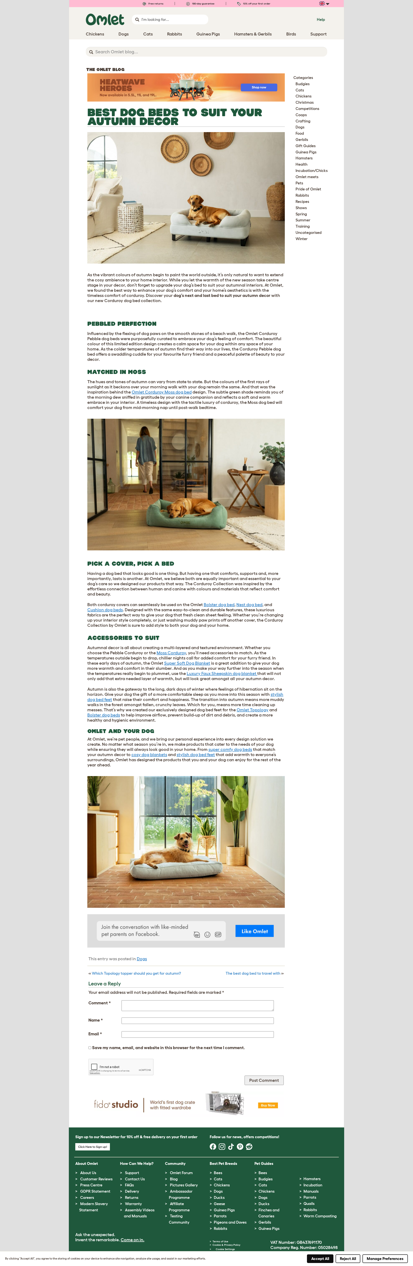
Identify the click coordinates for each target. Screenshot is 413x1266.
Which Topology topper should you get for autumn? (136, 973)
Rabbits (302, 195)
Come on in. (132, 1239)
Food (300, 133)
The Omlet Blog (105, 69)
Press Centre (91, 1185)
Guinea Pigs (306, 152)
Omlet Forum (181, 1173)
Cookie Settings (225, 1249)
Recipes (302, 201)
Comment (99, 1002)
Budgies (303, 84)
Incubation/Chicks (312, 170)
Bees (218, 1173)
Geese (219, 1204)
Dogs (142, 958)
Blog (174, 1179)
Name (95, 1020)
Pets (299, 183)
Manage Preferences (385, 1259)
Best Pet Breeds (223, 1163)
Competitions (307, 109)
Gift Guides (306, 146)
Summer (303, 220)
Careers (87, 1197)
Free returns (155, 3)
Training (303, 226)
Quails (309, 1203)
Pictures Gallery (184, 1185)
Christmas (305, 102)
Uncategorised (309, 232)
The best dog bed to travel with (253, 973)
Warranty (133, 1204)
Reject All (348, 1259)
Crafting (303, 121)
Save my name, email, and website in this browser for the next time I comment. (168, 1047)
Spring (301, 214)
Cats (300, 90)
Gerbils (302, 139)
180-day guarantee (202, 3)
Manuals (311, 1191)
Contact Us (135, 1179)
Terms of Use (220, 1241)
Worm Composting (320, 1216)
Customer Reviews (96, 1179)
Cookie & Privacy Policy (226, 1244)
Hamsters (304, 158)
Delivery (132, 1191)
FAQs (129, 1185)
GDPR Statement (95, 1191)
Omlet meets (307, 177)
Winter (302, 239)
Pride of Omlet (308, 189)
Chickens (303, 96)
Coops (301, 115)
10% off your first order (256, 3)
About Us (88, 1173)
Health (301, 164)
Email (95, 1033)
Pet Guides (263, 1163)
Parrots (220, 1216)
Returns (131, 1197)
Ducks (219, 1197)
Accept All (320, 1259)
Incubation (313, 1185)
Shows (301, 208)
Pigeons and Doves (230, 1222)
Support (132, 1173)
